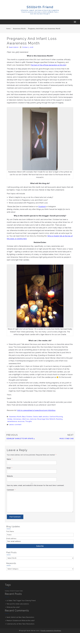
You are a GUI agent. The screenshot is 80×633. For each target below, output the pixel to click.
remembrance (12, 421)
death (40, 416)
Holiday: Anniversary (14, 419)
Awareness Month (19, 28)
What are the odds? (13, 607)
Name (9, 459)
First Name (10, 531)
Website (10, 476)
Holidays (7, 590)
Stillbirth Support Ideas (16, 590)
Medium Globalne (13, 620)
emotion (46, 416)
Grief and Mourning (56, 416)
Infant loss (25, 419)
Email (9, 468)
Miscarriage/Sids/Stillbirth (46, 419)
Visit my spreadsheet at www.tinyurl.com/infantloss (36, 410)
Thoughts (28, 421)
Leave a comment (15, 424)
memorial (33, 419)
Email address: (11, 538)
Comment (11, 490)
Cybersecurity (11, 624)
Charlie (35, 416)
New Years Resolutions (26, 617)
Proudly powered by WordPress (51, 630)
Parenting (59, 419)
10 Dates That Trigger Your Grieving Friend (21, 600)
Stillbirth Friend (40, 7)
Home (8, 28)
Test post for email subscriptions (18, 604)
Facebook (42, 206)
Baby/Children (27, 416)
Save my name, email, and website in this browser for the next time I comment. (35, 485)
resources (21, 421)
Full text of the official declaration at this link (48, 65)
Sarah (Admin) (14, 47)
